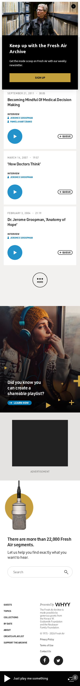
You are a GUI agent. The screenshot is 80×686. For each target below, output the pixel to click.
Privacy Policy (47, 639)
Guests (8, 604)
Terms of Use (46, 645)
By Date (8, 623)
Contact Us (45, 651)
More (40, 281)
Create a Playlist (14, 636)
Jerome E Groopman (21, 117)
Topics (7, 610)
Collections (11, 617)
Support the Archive (15, 642)
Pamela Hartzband (21, 121)
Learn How (21, 403)
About (7, 629)
